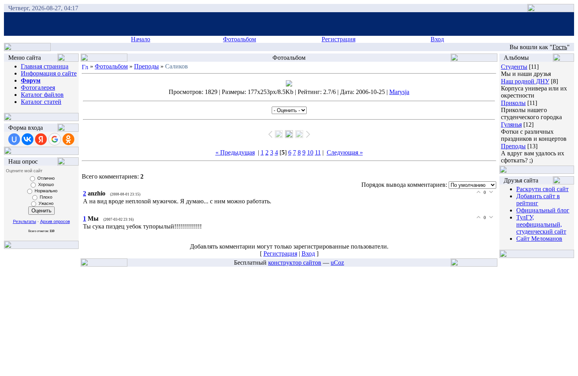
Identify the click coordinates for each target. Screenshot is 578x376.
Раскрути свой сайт (542, 189)
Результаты (24, 221)
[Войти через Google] (54, 139)
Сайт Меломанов (539, 238)
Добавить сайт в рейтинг (538, 199)
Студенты (514, 66)
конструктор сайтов (294, 262)
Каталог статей (41, 101)
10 (310, 152)
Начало (140, 39)
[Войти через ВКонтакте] (27, 139)
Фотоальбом (239, 39)
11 (318, 152)
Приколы (513, 103)
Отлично (46, 178)
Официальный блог (542, 210)
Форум (30, 80)
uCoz (337, 262)
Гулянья (511, 124)
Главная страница (44, 66)
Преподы (146, 66)
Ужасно (46, 203)
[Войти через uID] (14, 139)
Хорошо (46, 184)
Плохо (46, 197)
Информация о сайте (49, 73)
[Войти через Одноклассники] (68, 139)
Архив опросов (55, 221)
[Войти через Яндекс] (41, 139)
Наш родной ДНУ (525, 81)
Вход (437, 39)
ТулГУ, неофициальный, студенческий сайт (541, 224)
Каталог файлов (42, 94)
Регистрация (338, 39)
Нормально (46, 190)
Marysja (399, 91)
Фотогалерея (38, 87)
